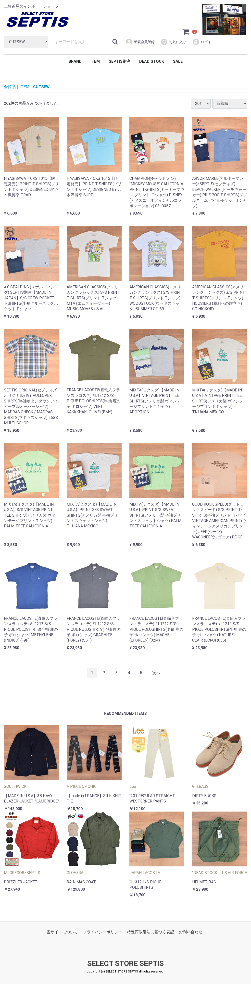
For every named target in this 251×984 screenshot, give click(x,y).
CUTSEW (41, 87)
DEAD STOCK (151, 61)
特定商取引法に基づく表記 (150, 932)
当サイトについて (62, 932)
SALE (178, 61)
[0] (186, 31)
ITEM (95, 61)
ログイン (207, 42)
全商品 (10, 87)
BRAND (75, 61)
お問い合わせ (190, 932)
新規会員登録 (144, 42)
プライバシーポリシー (102, 932)
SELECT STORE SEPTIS (125, 963)
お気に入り (177, 42)
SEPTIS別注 (119, 61)
